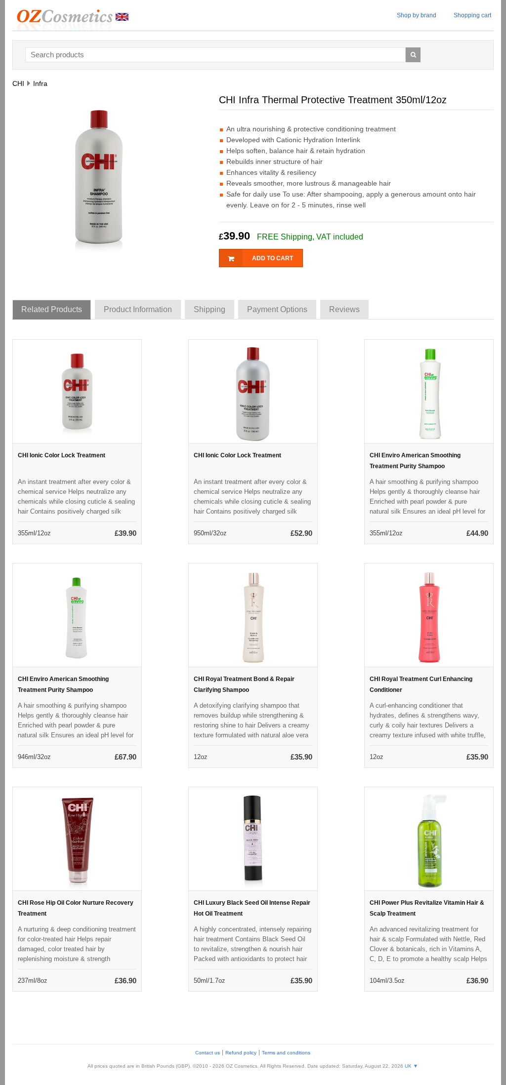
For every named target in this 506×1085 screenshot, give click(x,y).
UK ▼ (411, 1066)
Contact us (207, 1052)
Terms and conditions (286, 1052)
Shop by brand (416, 15)
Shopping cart (472, 15)
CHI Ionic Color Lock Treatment (61, 455)
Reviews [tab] (344, 309)
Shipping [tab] (209, 309)
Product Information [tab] (138, 309)
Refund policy (240, 1052)
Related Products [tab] (51, 309)
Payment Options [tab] (277, 309)
